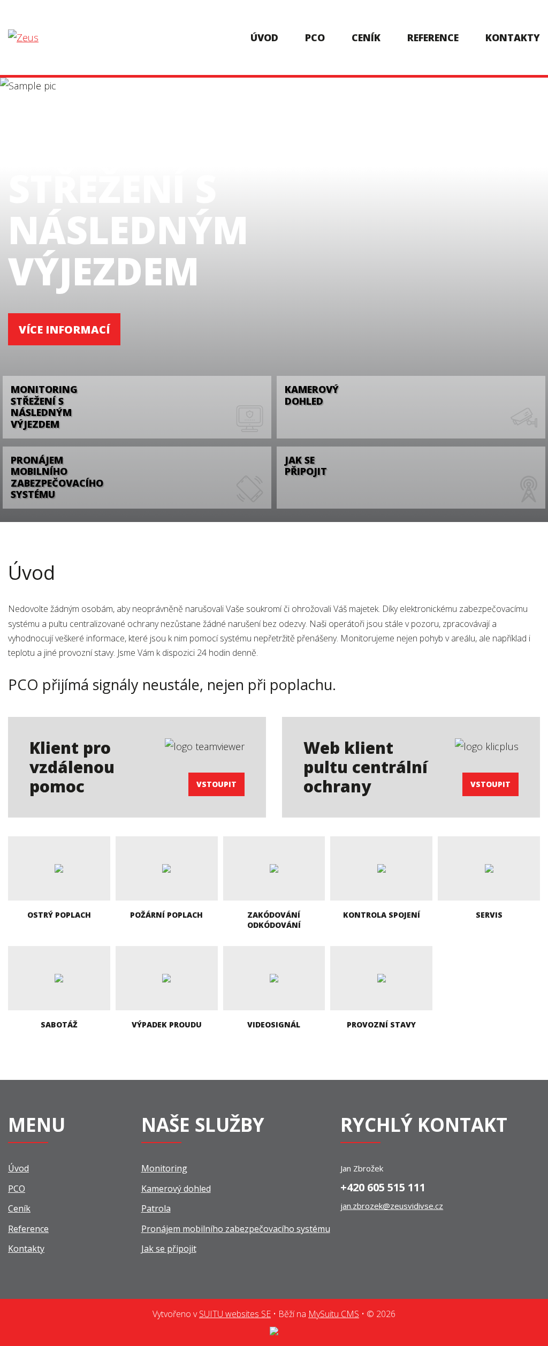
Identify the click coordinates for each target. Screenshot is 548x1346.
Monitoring (164, 1168)
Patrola (156, 1208)
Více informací (64, 329)
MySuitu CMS (333, 1314)
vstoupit (216, 784)
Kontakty (512, 37)
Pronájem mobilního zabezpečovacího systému (235, 1228)
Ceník (366, 37)
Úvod (264, 37)
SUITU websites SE (235, 1314)
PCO (315, 37)
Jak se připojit (168, 1248)
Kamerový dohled (176, 1188)
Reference (433, 37)
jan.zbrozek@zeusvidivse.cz (391, 1205)
